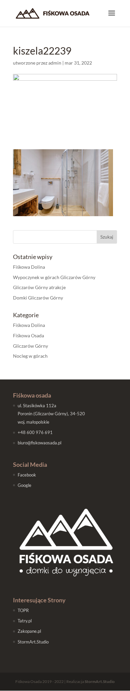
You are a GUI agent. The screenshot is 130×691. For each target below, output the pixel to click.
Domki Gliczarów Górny (38, 297)
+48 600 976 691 (35, 432)
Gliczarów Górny (30, 346)
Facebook (27, 475)
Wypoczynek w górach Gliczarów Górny (54, 277)
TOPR (23, 610)
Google (24, 485)
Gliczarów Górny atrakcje (39, 287)
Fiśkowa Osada (28, 335)
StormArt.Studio (33, 641)
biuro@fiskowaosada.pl (39, 442)
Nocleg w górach (30, 356)
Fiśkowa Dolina (29, 267)
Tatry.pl (25, 620)
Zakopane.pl (29, 631)
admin (54, 63)
